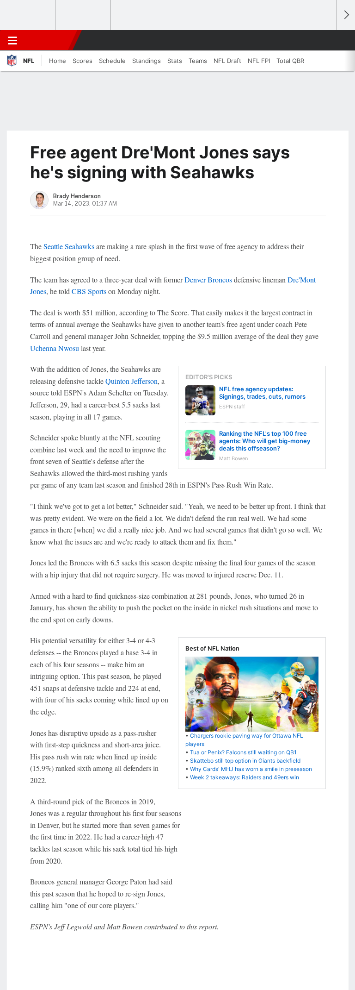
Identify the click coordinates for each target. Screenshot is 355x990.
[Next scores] (346, 15)
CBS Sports (89, 291)
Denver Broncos (208, 279)
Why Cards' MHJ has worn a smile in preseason (251, 768)
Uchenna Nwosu (54, 348)
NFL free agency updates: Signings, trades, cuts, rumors (262, 392)
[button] (324, 40)
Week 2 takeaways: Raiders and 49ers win (244, 777)
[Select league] (28, 15)
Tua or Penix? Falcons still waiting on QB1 (243, 752)
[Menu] (12, 40)
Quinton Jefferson (131, 381)
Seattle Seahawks (68, 246)
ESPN (49, 40)
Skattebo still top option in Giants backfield (245, 760)
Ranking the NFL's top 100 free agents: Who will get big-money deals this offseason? (264, 441)
